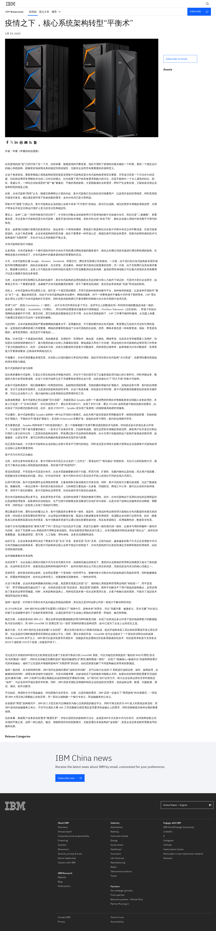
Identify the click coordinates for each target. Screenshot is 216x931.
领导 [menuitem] (54, 11)
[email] (25, 142)
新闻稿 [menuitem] (33, 11)
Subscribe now (66, 778)
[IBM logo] (12, 4)
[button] (180, 59)
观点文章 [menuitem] (44, 11)
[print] (21, 142)
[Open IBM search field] (207, 4)
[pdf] (35, 142)
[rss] (30, 142)
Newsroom (14, 11)
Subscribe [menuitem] (195, 11)
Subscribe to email (176, 58)
